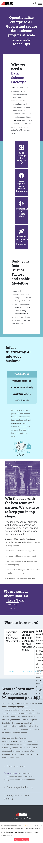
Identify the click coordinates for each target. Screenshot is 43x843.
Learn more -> (12, 671)
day (29, 818)
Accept (17, 840)
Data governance (10, 773)
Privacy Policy (29, 825)
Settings (25, 840)
